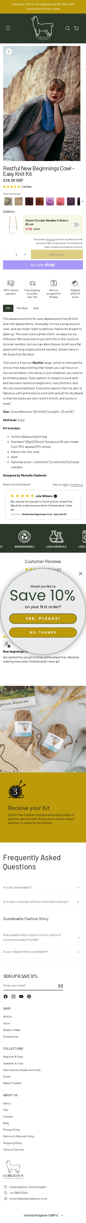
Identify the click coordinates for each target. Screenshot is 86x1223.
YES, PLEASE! (43, 618)
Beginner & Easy (13, 1056)
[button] (8, 28)
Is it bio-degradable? (17, 887)
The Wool (21, 308)
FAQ (65, 484)
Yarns (6, 1023)
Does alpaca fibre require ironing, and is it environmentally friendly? (32, 937)
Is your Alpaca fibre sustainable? (25, 951)
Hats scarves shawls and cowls (22, 1070)
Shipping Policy (12, 1143)
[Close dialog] (80, 573)
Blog (6, 1123)
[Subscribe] (58, 986)
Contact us (77, 484)
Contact (8, 1116)
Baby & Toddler (12, 1083)
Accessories (10, 1036)
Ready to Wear (11, 1030)
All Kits (7, 1016)
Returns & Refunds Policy (18, 1136)
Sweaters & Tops (13, 1063)
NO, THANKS (43, 632)
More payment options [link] (43, 274)
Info (8, 308)
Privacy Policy (11, 1129)
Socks (7, 1076)
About (7, 1103)
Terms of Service (13, 1149)
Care (36, 308)
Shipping (50, 239)
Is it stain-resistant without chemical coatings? (36, 901)
